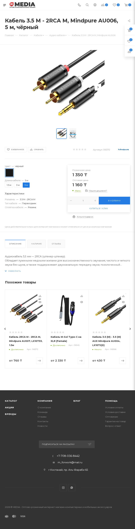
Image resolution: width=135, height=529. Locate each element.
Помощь (111, 401)
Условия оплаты (114, 407)
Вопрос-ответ (113, 426)
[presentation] (5, 329)
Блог (77, 401)
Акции (9, 407)
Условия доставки (115, 412)
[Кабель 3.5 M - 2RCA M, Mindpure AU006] (67, 87)
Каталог (11, 401)
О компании (44, 407)
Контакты (43, 421)
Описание (15, 244)
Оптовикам (111, 416)
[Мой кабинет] (95, 5)
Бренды (10, 414)
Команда (42, 412)
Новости (42, 426)
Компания (45, 401)
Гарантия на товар (115, 421)
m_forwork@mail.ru (70, 462)
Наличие (36, 244)
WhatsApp (71, 487)
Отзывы (56, 244)
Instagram (63, 487)
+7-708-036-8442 (68, 456)
